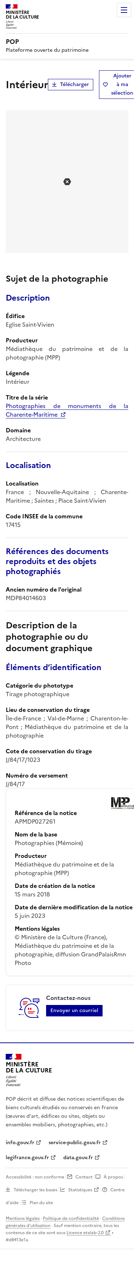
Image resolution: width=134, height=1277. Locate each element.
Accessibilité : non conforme (35, 1177)
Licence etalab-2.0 (85, 1233)
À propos (113, 1177)
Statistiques (80, 1190)
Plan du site (41, 1203)
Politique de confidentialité (71, 1218)
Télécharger (74, 84)
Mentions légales (23, 1218)
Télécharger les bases (35, 1190)
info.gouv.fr (20, 1142)
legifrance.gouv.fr (27, 1157)
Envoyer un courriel (74, 1010)
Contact (84, 1177)
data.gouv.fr (78, 1157)
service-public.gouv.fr (75, 1142)
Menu (124, 10)
